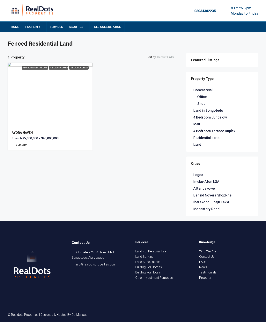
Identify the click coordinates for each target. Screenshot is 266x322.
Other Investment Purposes (154, 278)
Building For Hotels (148, 272)
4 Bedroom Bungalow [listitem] (210, 117)
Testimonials (207, 272)
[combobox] (169, 57)
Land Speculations (147, 262)
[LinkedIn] (241, 315)
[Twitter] (227, 315)
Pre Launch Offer (79, 68)
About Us (76, 27)
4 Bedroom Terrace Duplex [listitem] (214, 131)
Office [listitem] (202, 97)
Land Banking (144, 256)
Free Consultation (107, 27)
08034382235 (205, 11)
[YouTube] (248, 315)
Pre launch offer (59, 68)
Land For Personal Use (150, 251)
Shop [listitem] (201, 104)
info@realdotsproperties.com (96, 264)
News (203, 267)
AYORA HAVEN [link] (22, 132)
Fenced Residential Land (35, 68)
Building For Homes (148, 267)
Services (56, 27)
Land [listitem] (197, 144)
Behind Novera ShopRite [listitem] (212, 195)
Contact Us (206, 256)
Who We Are (207, 251)
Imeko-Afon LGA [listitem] (206, 182)
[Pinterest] (255, 315)
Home (15, 27)
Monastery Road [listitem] (206, 209)
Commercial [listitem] (202, 90)
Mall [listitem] (196, 124)
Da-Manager (80, 315)
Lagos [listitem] (198, 175)
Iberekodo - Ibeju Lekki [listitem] (211, 202)
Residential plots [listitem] (206, 138)
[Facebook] (220, 315)
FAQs (202, 262)
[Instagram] (234, 315)
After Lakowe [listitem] (204, 188)
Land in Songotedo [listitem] (208, 110)
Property (32, 27)
